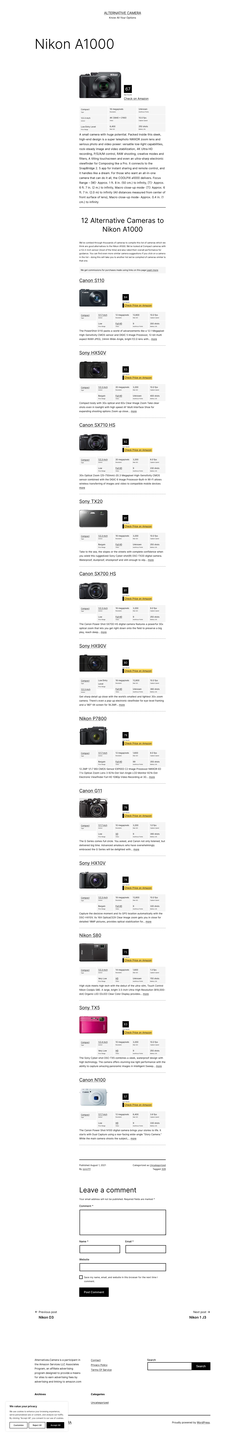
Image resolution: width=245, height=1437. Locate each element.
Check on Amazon (136, 98)
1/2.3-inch (103, 387)
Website (84, 1259)
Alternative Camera (122, 13)
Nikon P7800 (93, 718)
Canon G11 (90, 790)
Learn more (152, 270)
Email (129, 1241)
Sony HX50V (92, 353)
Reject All (37, 1425)
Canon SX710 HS (97, 425)
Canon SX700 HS (97, 573)
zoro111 (87, 1169)
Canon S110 (91, 280)
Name (83, 1241)
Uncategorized (158, 1165)
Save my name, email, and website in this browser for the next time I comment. (121, 1279)
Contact (96, 1360)
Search (151, 1359)
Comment (86, 1205)
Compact (85, 315)
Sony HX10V (92, 863)
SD (117, 834)
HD (117, 978)
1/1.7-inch (102, 315)
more (154, 339)
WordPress (203, 1422)
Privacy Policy (99, 1365)
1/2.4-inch (103, 1042)
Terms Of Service (101, 1369)
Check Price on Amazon (138, 305)
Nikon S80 (90, 935)
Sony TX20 (91, 501)
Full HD (119, 323)
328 (163, 1169)
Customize (19, 1425)
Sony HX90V (92, 646)
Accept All (55, 1425)
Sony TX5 (89, 1007)
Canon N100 (92, 1080)
